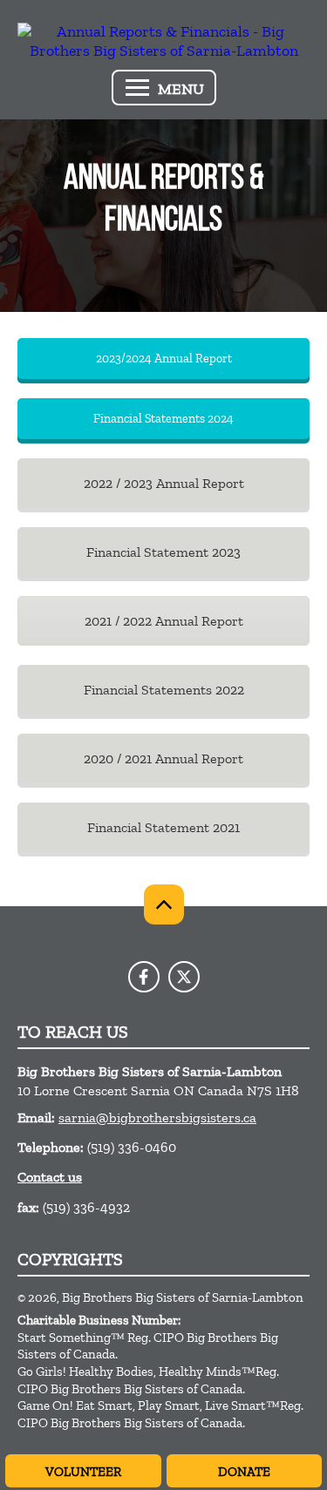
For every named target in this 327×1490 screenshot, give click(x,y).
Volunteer (83, 1472)
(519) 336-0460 (131, 1147)
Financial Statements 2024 (163, 418)
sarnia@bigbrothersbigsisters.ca (157, 1117)
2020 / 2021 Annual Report (163, 758)
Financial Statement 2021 (163, 827)
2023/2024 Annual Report (164, 358)
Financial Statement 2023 (163, 552)
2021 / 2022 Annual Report (164, 621)
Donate (244, 1472)
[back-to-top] (164, 904)
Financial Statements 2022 (164, 689)
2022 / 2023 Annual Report (164, 483)
